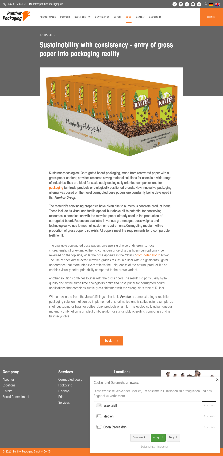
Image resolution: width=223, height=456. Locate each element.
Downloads (155, 17)
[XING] (174, 4)
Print (61, 397)
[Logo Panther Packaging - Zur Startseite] (16, 20)
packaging (56, 188)
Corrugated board (70, 380)
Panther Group (48, 17)
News (129, 17)
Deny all (173, 437)
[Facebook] (187, 4)
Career (117, 17)
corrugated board (148, 255)
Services (64, 403)
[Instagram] (199, 4)
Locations (211, 17)
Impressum (163, 447)
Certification (102, 17)
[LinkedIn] (181, 4)
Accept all (158, 437)
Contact (140, 17)
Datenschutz (148, 447)
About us (8, 380)
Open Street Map (114, 427)
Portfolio (65, 17)
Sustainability (83, 17)
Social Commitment (16, 397)
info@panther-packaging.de (48, 4)
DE (210, 5)
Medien (108, 416)
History (7, 391)
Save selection (140, 437)
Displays (64, 391)
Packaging (65, 385)
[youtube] (193, 4)
